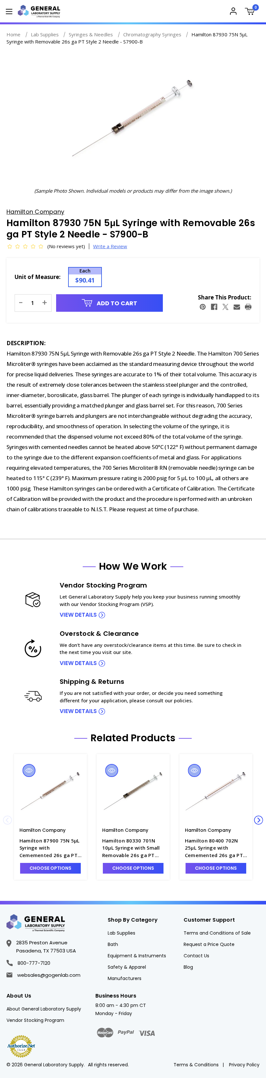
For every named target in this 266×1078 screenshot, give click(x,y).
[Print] (248, 306)
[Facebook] (214, 306)
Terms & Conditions (196, 1064)
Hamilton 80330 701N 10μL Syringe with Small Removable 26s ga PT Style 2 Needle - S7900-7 (132, 848)
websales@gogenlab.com (48, 975)
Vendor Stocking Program (35, 1020)
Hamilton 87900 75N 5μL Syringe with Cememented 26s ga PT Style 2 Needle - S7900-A (49, 848)
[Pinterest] (203, 306)
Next (258, 820)
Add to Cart (116, 303)
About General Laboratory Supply (43, 1009)
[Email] (237, 306)
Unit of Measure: (38, 277)
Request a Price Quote (209, 944)
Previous (7, 820)
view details (78, 615)
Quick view (28, 770)
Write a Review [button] (110, 246)
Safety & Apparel (127, 967)
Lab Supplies (121, 933)
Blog (188, 967)
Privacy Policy (244, 1064)
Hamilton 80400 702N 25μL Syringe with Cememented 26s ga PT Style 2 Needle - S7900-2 (214, 848)
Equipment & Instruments (137, 955)
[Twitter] (225, 306)
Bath (113, 944)
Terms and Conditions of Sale (217, 933)
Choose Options (50, 868)
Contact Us (196, 955)
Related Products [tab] (133, 738)
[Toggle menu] (9, 11)
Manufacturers (124, 978)
